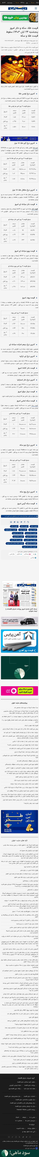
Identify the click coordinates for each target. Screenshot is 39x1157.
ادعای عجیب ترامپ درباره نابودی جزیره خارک (26, 780)
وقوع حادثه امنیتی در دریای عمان (29, 870)
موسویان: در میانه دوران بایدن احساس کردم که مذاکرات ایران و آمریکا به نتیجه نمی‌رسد (21, 979)
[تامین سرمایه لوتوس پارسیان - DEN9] (19, 667)
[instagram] (30, 1137)
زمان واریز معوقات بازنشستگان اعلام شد (27, 761)
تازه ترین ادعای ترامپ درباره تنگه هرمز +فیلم (26, 877)
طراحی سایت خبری (31, 1148)
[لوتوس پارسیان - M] (19, 1153)
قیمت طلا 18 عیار (16, 540)
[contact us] (12, 1137)
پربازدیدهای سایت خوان (19, 703)
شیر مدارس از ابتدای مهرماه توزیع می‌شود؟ (26, 1024)
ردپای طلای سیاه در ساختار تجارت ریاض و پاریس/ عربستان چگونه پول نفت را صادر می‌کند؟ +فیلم (19, 961)
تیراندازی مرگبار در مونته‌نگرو (30, 881)
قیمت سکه (35, 405)
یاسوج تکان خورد (33, 1017)
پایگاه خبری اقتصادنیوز (15, 1089)
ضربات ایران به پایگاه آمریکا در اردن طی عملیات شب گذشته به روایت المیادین (20, 937)
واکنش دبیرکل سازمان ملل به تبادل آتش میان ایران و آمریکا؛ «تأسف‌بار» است (22, 932)
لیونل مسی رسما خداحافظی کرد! (29, 1031)
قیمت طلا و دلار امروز (29, 547)
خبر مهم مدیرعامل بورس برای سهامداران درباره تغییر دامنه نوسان (20, 994)
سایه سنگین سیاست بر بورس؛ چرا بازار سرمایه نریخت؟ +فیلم (22, 1035)
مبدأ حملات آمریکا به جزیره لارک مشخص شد (26, 708)
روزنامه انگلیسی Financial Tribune (26, 1110)
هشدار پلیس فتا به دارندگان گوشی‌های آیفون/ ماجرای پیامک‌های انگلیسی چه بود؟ (20, 989)
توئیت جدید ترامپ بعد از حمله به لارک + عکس (25, 741)
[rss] (19, 1137)
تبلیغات (24, 1117)
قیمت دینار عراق (31, 543)
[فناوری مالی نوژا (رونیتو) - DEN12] (19, 821)
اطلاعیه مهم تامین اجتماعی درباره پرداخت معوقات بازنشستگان (21, 764)
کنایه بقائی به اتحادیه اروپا (31, 867)
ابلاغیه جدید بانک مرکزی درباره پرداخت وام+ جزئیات (24, 784)
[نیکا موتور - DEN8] (19, 621)
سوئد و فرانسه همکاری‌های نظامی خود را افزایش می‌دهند (22, 1021)
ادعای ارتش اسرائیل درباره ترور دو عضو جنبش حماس (24, 927)
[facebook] (24, 522)
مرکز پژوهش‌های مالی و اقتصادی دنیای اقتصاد (22, 1103)
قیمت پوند (23, 530)
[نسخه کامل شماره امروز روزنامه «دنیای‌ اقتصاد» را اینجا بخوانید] (19, 594)
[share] (16, 1137)
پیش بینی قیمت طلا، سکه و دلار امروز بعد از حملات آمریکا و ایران (20, 729)
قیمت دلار (35, 209)
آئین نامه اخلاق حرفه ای (28, 1132)
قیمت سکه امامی (31, 533)
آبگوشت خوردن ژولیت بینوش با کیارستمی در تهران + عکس (22, 768)
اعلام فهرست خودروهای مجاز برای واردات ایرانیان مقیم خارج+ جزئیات (19, 1044)
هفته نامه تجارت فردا (29, 1089)
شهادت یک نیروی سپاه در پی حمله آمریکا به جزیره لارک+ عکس (21, 787)
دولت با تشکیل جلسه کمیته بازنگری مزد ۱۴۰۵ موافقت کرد (22, 791)
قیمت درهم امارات (11, 530)
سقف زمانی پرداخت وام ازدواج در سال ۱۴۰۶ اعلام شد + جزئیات (21, 901)
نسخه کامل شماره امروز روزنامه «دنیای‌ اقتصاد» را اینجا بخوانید (21, 610)
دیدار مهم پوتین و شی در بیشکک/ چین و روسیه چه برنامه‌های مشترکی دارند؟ (21, 1052)
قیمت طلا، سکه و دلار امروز (15, 543)
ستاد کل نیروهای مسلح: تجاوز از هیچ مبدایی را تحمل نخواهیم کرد (20, 971)
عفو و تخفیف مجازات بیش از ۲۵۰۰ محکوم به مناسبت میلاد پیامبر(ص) (22, 966)
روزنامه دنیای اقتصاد (29, 1085)
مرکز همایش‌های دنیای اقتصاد (12, 1096)
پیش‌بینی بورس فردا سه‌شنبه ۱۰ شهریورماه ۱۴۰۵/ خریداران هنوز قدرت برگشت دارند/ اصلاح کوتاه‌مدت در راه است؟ (19, 885)
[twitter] (21, 522)
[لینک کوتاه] (28, 522)
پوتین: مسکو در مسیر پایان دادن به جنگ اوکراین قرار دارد (22, 1014)
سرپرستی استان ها (30, 1121)
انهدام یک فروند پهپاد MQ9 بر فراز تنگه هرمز (26, 1010)
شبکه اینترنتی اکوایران (15, 1085)
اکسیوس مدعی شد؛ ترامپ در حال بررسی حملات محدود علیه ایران (20, 800)
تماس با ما (32, 1117)
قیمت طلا (35, 148)
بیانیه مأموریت (20, 1128)
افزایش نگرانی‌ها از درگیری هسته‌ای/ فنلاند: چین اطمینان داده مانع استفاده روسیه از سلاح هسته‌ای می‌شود (20, 737)
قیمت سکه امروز (31, 537)
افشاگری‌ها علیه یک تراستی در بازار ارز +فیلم (26, 974)
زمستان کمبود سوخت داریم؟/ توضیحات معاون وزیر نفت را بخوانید (20, 1056)
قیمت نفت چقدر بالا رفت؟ (31, 803)
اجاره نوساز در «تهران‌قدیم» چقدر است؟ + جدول (25, 911)
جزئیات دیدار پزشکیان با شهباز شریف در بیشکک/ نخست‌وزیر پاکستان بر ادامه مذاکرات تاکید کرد (20, 1068)
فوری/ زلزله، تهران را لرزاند (31, 725)
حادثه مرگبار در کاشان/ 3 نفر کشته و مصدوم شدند (24, 920)
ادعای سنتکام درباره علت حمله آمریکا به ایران (26, 752)
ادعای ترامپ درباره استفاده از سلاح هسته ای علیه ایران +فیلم (22, 874)
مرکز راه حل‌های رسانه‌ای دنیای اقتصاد (25, 1106)
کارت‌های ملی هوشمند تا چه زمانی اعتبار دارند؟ (25, 1060)
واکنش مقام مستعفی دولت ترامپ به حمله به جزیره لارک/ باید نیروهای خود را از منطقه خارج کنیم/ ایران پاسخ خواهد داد (21, 772)
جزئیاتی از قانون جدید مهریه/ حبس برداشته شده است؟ (23, 1047)
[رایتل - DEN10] (19, 691)
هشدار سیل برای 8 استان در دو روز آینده (27, 924)
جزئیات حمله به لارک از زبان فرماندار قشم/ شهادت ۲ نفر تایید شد (21, 733)
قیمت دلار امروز (17, 533)
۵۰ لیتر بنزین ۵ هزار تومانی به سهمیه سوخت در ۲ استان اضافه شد (20, 717)
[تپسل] (2, 137)
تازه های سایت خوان (19, 840)
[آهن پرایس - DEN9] (19, 641)
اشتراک (17, 1117)
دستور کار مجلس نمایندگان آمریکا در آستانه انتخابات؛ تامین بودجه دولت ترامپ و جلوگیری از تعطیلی (20, 984)
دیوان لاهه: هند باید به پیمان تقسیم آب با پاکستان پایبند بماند (21, 1028)
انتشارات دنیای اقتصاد (29, 1096)
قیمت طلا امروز (18, 537)
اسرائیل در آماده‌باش (32, 890)
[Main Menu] (36, 8)
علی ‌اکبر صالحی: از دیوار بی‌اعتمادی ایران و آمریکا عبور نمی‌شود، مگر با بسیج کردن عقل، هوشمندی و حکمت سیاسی (20, 998)
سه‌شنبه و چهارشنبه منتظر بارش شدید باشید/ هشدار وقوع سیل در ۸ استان (20, 721)
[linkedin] (17, 522)
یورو (20, 3)
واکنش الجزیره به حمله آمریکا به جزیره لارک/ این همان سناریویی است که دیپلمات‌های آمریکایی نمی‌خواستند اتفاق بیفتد (21, 712)
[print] (10, 522)
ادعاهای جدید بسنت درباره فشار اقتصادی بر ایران (25, 1063)
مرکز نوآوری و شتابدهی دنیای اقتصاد (25, 1100)
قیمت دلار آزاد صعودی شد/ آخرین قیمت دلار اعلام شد (23, 748)
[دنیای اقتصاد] (17, 8)
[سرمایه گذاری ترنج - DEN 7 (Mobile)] (19, 17)
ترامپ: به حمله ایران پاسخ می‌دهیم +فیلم (27, 777)
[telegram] (14, 522)
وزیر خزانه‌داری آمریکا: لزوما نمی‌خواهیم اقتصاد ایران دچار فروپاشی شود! (20, 756)
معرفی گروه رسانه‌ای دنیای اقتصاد (26, 1082)
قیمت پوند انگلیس (30, 540)
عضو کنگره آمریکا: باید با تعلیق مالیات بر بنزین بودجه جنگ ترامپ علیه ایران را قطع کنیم (20, 846)
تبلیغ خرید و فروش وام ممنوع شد (29, 851)
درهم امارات (2, 3)
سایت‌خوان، (30, 516)
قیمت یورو (33, 530)
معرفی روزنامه (31, 1128)
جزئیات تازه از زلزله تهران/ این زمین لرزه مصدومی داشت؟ (22, 745)
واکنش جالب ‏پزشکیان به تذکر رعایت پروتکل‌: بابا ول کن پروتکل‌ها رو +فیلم (19, 916)
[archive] (9, 1137)
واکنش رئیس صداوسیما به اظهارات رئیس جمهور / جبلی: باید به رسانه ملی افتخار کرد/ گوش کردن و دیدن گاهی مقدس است (19, 862)
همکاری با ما (18, 1121)
